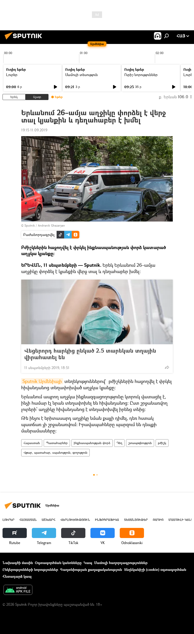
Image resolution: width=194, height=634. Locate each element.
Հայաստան (31, 443)
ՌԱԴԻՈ (158, 520)
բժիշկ (162, 443)
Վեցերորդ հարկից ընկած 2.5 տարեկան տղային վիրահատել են (90, 353)
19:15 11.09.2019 (34, 130)
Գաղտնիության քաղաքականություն (91, 569)
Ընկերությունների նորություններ (30, 569)
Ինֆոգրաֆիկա (107, 520)
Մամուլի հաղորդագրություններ (121, 562)
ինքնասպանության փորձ (92, 443)
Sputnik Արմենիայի (42, 381)
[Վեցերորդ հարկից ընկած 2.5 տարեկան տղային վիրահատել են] (97, 312)
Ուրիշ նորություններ (141, 74)
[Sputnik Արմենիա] (25, 40)
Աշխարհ (48, 520)
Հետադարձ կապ (17, 576)
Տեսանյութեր (136, 520)
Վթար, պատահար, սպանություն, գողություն (55, 452)
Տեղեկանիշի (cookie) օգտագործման (155, 569)
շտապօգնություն (140, 443)
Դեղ (119, 443)
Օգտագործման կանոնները (58, 562)
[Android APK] (18, 590)
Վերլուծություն (75, 520)
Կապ (88, 562)
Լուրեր (11, 74)
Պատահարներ (57, 443)
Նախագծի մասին (18, 562)
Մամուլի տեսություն (81, 74)
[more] (167, 367)
